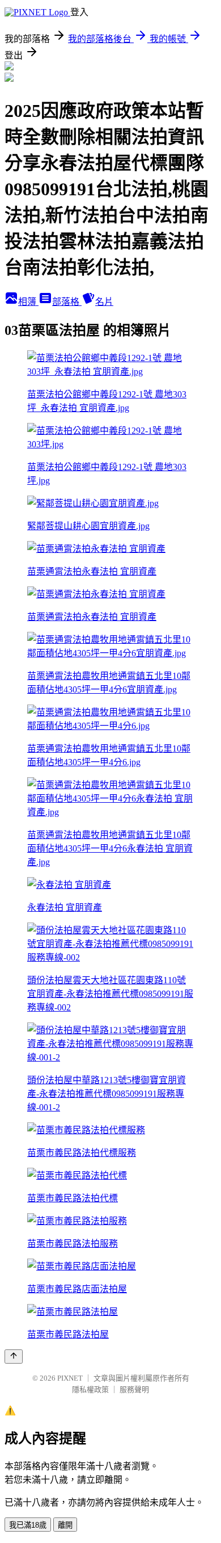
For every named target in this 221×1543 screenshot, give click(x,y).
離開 (65, 1525)
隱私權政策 (90, 1389)
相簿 (28, 302)
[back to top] (14, 1356)
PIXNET (70, 1378)
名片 (104, 302)
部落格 (67, 302)
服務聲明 (134, 1389)
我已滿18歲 (27, 1525)
